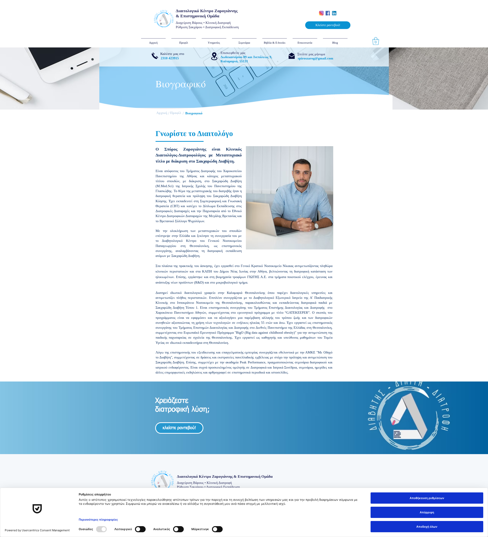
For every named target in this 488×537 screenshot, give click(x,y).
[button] (327, 25)
